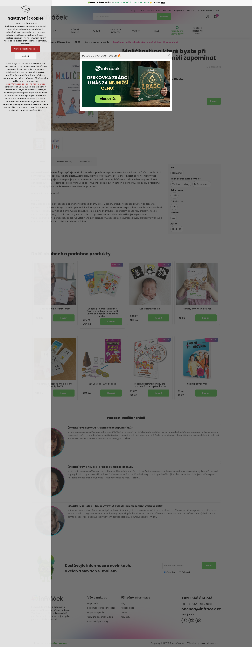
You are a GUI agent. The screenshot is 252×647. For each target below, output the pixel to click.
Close (169, 55)
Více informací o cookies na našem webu (25, 84)
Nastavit (25, 56)
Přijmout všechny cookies (26, 48)
